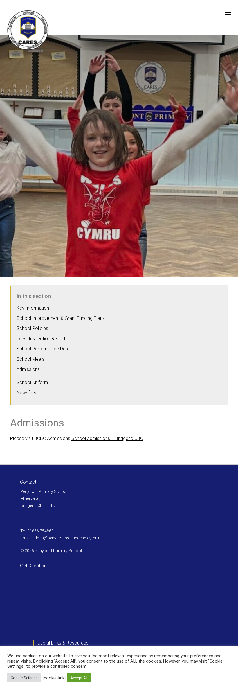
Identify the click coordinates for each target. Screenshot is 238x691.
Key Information (33, 308)
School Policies (32, 328)
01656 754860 (40, 531)
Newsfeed (27, 392)
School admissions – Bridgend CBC (107, 438)
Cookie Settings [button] (24, 678)
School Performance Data (43, 348)
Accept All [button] (79, 678)
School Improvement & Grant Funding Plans (61, 318)
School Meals (30, 359)
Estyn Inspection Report (41, 338)
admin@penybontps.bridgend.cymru (65, 538)
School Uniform (32, 382)
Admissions (28, 369)
